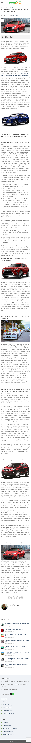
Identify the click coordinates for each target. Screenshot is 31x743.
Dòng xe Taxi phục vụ (8, 734)
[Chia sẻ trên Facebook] (11, 597)
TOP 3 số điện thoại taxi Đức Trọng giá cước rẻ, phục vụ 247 (17, 659)
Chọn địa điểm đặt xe (8, 713)
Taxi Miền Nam (10, 7)
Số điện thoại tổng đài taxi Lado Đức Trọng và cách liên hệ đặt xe (17, 653)
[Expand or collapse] (28, 37)
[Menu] (2, 2)
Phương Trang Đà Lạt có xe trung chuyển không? (15, 635)
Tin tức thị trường (7, 705)
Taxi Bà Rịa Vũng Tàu (15, 75)
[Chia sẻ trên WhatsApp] (9, 597)
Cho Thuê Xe (4, 7)
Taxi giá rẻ (5, 722)
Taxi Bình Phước (5, 77)
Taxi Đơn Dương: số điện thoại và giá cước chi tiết (17, 641)
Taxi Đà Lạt (19, 77)
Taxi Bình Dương (5, 75)
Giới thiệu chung (7, 702)
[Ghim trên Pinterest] (19, 597)
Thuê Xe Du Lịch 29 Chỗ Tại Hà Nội (14, 629)
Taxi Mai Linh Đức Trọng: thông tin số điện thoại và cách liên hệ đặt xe (16, 647)
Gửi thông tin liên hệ (8, 710)
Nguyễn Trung (15, 15)
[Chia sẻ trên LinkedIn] (22, 597)
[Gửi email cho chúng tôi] (11, 694)
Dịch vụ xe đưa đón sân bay (10, 728)
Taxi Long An (25, 75)
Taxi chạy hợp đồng (8, 731)
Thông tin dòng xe (7, 707)
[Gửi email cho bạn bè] (17, 597)
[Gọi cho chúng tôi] (13, 694)
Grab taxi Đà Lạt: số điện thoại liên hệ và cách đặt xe (17, 665)
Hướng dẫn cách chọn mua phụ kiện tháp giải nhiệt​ (17, 624)
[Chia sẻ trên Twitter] (14, 597)
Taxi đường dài (7, 725)
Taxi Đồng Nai (24, 73)
